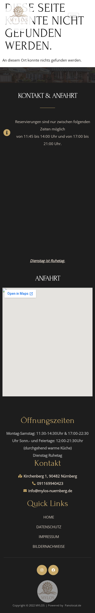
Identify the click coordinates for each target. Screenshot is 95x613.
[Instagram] (42, 570)
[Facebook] (53, 570)
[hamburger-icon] (73, 16)
